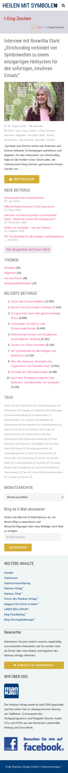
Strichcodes (11, 139)
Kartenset (36, 429)
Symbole (40, 139)
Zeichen (50, 139)
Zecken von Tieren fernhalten (28, 344)
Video (37, 472)
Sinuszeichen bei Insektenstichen (24, 197)
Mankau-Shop (12, 593)
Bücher (30, 405)
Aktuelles (38, 126)
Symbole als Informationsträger (29, 371)
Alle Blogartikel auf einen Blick (28, 249)
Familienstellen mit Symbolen (21, 420)
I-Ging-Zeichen (46, 130)
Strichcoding (26, 139)
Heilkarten (46, 420)
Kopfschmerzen (14, 434)
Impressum (11, 577)
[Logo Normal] (30, 5)
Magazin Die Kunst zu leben (20, 604)
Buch (11, 130)
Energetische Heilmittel (35, 410)
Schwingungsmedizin (39, 448)
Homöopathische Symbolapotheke (41, 424)
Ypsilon (26, 477)
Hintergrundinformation (17, 283)
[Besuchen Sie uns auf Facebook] (34, 744)
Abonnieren (18, 547)
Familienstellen (41, 415)
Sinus (33, 453)
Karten (23, 429)
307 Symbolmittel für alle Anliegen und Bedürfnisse (34, 236)
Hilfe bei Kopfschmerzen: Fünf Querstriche (29, 206)
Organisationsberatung (36, 439)
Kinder (49, 429)
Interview (9, 135)
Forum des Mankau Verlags (20, 598)
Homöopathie (12, 424)
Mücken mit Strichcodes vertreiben (31, 307)
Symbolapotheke (25, 462)
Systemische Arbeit (47, 467)
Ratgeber (21, 135)
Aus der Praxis (13, 278)
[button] (56, 5)
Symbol (44, 458)
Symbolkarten (25, 467)
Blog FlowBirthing (14, 614)
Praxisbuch (26, 443)
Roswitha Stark (36, 135)
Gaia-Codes (29, 130)
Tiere (26, 472)
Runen (50, 135)
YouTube (14, 477)
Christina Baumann (48, 405)
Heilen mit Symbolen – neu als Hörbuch (27, 227)
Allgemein (10, 272)
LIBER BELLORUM (16, 609)
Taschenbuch (13, 472)
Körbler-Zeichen (35, 434)
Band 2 (9, 405)
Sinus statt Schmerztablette (27, 301)
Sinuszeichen (47, 453)
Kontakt (8, 572)
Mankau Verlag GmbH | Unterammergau (36, 766)
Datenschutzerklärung (17, 583)
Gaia (18, 130)
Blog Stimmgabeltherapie (19, 619)
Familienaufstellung (19, 415)
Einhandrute (12, 410)
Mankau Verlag (13, 588)
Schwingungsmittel (15, 453)
